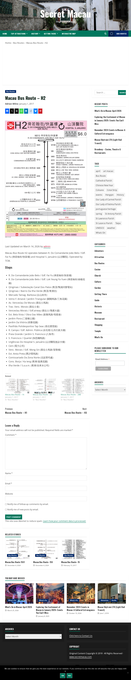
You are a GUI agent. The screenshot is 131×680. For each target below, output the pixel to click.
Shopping (98, 324)
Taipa (118, 223)
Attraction (99, 257)
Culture (98, 281)
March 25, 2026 (13, 610)
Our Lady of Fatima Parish (108, 204)
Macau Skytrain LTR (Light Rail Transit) (112, 593)
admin (46, 246)
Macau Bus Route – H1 (16, 410)
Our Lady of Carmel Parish (108, 199)
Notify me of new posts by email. (23, 509)
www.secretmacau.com (80, 656)
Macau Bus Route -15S (46, 549)
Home (5, 33)
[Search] (105, 33)
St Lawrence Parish (105, 218)
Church (98, 275)
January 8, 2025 (43, 616)
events (99, 194)
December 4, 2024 (14, 565)
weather (111, 228)
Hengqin (109, 194)
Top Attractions (18, 33)
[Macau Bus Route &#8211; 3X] (45, 386)
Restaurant (100, 318)
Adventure (99, 250)
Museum (98, 312)
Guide (97, 300)
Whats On (100, 232)
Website (9, 493)
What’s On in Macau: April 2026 (108, 110)
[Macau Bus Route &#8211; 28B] (73, 386)
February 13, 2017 (70, 565)
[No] (128, 672)
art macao (108, 171)
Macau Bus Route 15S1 (18, 549)
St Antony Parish (113, 213)
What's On (99, 337)
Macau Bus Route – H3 (76, 410)
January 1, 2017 (26, 103)
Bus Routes (122, 33)
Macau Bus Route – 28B (71, 394)
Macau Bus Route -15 (74, 549)
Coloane (100, 190)
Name (9, 473)
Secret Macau (65, 13)
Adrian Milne (11, 103)
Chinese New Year (104, 185)
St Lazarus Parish (104, 223)
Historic (98, 306)
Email (8, 483)
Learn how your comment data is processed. (64, 521)
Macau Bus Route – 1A (14, 394)
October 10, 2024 (75, 613)
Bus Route (101, 175)
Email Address (102, 359)
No (69, 675)
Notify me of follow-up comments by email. (27, 504)
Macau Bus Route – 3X (42, 394)
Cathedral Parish (104, 180)
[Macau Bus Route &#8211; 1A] (17, 386)
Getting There (50, 33)
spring (99, 213)
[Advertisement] (65, 64)
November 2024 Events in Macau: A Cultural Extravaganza (81, 593)
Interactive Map (69, 33)
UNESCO (100, 228)
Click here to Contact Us (80, 635)
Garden (98, 287)
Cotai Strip (112, 190)
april (98, 171)
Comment (10, 434)
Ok (62, 675)
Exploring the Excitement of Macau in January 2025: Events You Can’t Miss (110, 120)
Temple (98, 331)
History (34, 33)
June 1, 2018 (104, 613)
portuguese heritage (106, 209)
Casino (97, 269)
